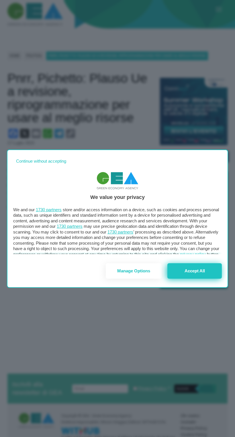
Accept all (195, 270)
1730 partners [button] (49, 209)
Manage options (133, 270)
